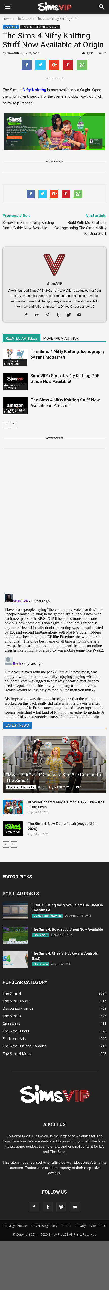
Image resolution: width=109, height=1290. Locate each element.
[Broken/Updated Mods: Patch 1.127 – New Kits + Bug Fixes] (13, 807)
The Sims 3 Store (17, 1000)
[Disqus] (54, 525)
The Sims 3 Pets (16, 1031)
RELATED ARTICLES (21, 338)
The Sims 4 (10, 26)
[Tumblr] (60, 315)
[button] (102, 7)
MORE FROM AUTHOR (61, 338)
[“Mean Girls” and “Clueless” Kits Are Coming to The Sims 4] (54, 764)
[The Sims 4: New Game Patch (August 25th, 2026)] (13, 828)
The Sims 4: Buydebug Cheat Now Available (67, 929)
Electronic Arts (14, 1038)
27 (104, 53)
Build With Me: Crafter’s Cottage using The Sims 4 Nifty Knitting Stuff (80, 228)
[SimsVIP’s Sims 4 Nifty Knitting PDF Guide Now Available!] (15, 381)
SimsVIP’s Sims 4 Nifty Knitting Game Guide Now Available (28, 225)
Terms (66, 1225)
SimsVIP (13, 53)
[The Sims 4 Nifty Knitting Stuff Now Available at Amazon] (15, 405)
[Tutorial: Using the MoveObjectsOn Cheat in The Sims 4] (15, 911)
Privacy (81, 1225)
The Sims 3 (12, 1015)
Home (7, 19)
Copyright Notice (15, 1225)
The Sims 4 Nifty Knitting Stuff (39, 26)
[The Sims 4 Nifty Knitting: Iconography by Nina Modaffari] (15, 357)
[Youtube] (81, 315)
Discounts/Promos (18, 1008)
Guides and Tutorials (11, 387)
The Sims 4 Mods (17, 1053)
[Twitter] (70, 315)
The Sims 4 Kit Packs (21, 787)
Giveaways (11, 1023)
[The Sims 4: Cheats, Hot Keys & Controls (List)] (15, 959)
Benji (41, 787)
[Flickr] (38, 315)
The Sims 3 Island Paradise (25, 1046)
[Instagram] (49, 315)
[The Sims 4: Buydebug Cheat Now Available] (15, 935)
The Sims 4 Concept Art (11, 362)
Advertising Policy (44, 1225)
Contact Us (98, 1225)
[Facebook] (28, 315)
